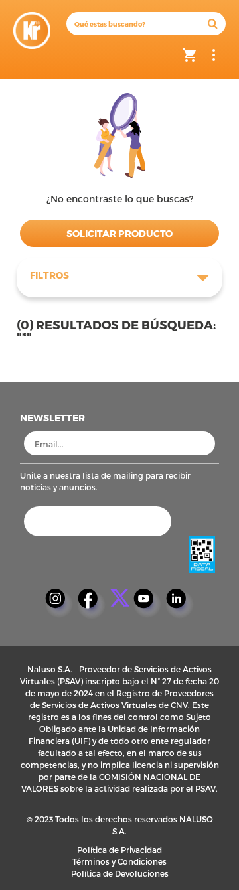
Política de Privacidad (119, 849)
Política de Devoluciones (120, 873)
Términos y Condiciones (119, 861)
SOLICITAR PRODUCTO (119, 233)
